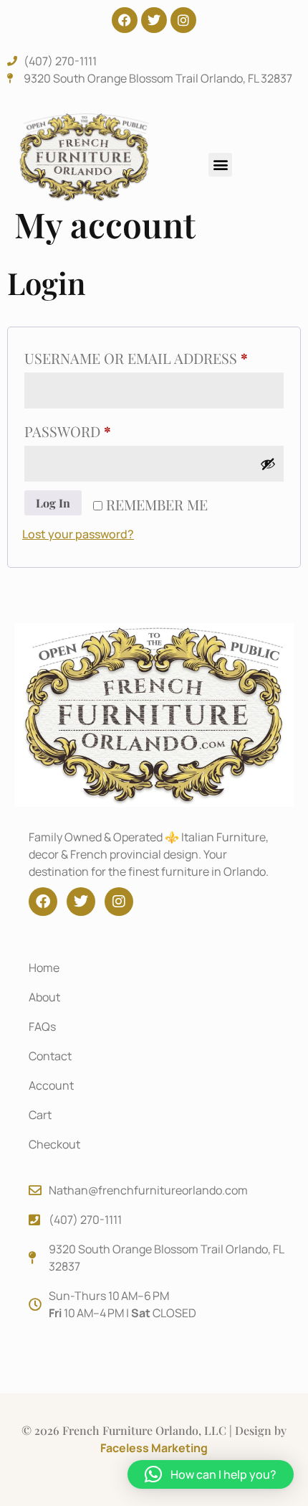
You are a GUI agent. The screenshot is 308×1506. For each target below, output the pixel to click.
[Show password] (268, 464)
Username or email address (154, 356)
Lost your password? (78, 534)
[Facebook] (125, 20)
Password (103, 429)
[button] (220, 165)
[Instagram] (183, 20)
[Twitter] (154, 20)
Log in (53, 502)
